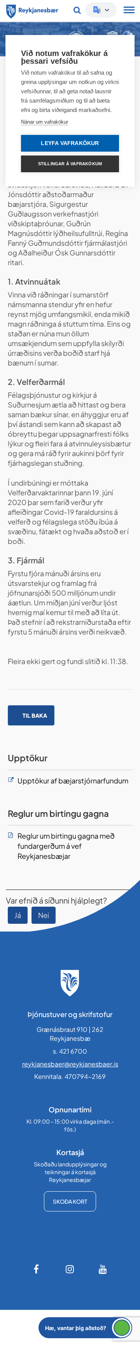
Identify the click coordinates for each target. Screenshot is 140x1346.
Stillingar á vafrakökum (70, 163)
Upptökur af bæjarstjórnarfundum (73, 780)
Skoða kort (70, 1201)
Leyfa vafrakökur (70, 143)
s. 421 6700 (70, 1051)
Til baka (35, 715)
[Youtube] (103, 1269)
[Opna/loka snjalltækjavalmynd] (129, 11)
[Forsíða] (32, 10)
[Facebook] (37, 1269)
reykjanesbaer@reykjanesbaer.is (70, 1064)
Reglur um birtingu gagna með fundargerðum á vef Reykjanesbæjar (66, 845)
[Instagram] (70, 1269)
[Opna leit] (77, 10)
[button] (85, 1327)
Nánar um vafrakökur (44, 122)
